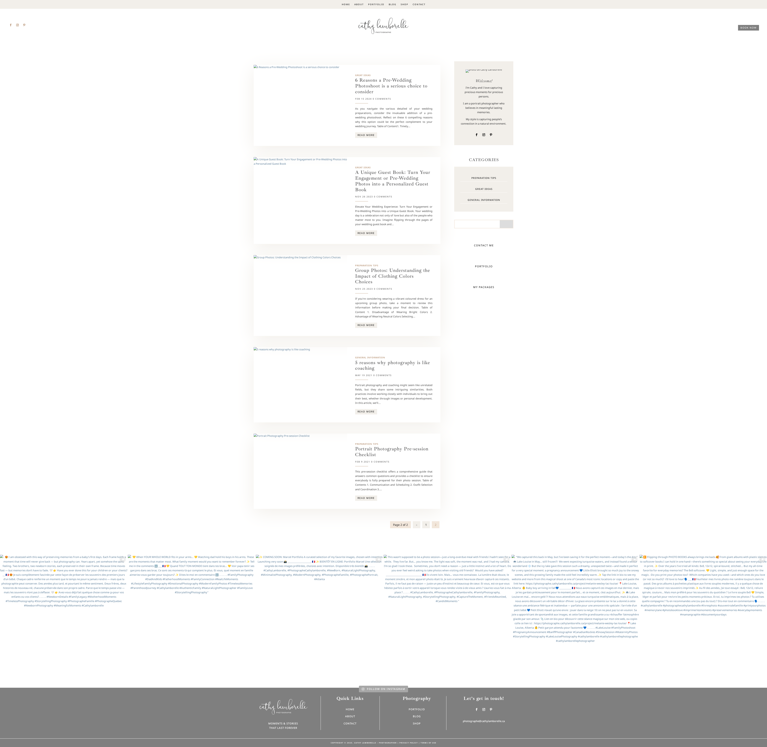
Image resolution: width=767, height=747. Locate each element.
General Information (370, 357)
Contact (419, 4)
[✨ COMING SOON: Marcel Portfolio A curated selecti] (319, 618)
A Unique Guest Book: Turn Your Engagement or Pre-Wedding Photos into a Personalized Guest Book (392, 180)
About (359, 4)
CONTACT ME (484, 245)
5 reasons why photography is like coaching (392, 365)
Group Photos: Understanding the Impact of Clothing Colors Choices (392, 276)
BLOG (417, 716)
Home (346, 4)
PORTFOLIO (484, 266)
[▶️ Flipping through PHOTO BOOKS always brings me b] (703, 618)
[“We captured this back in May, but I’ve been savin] (575, 618)
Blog (392, 4)
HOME (350, 709)
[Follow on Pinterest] (24, 25)
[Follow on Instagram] (17, 25)
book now (748, 27)
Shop (404, 4)
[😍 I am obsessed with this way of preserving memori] (63, 618)
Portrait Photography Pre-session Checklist (391, 452)
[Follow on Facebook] (10, 25)
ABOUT (350, 716)
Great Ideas (363, 75)
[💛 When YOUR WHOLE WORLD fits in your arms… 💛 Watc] (191, 618)
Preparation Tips (366, 265)
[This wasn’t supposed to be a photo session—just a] (447, 618)
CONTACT (350, 723)
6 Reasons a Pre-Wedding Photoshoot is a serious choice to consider (391, 85)
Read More (366, 135)
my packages (483, 287)
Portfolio (376, 4)
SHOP (417, 723)
